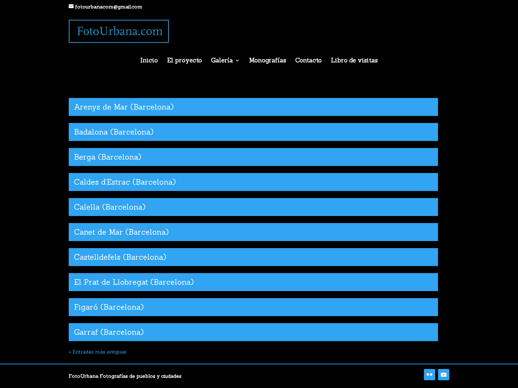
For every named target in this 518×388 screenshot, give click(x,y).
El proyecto (184, 61)
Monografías (267, 61)
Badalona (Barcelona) (114, 132)
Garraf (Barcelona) (109, 332)
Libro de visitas (354, 61)
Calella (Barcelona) (110, 207)
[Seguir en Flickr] (429, 374)
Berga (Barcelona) (107, 157)
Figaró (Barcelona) (109, 307)
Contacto (308, 61)
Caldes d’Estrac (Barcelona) (125, 182)
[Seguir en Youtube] (443, 374)
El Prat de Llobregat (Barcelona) (134, 282)
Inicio (149, 61)
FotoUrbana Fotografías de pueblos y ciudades (125, 376)
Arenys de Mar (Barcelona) (124, 107)
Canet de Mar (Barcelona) (121, 232)
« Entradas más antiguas (98, 352)
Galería (222, 61)
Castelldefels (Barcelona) (120, 257)
